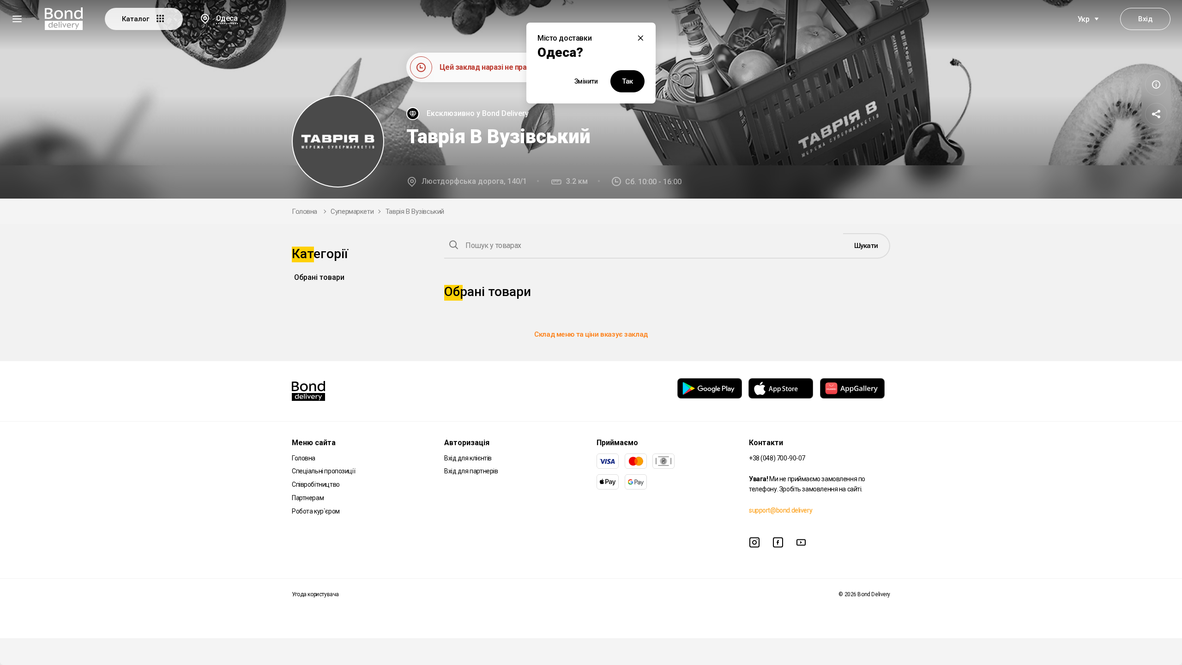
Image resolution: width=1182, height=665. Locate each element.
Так (627, 81)
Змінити (586, 81)
